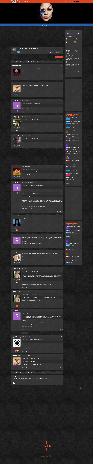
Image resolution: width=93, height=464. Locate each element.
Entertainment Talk (74, 123)
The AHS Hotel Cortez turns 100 (72, 160)
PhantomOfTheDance (80, 38)
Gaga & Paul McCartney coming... (72, 147)
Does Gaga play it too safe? (71, 117)
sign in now (38, 378)
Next (37, 61)
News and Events (72, 144)
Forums (20, 1)
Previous (16, 61)
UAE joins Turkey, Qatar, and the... (72, 156)
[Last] (40, 61)
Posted (25, 65)
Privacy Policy (43, 455)
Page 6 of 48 (44, 61)
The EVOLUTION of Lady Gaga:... (72, 173)
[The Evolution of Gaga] (46, 13)
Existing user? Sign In (69, 1)
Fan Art (72, 175)
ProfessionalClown (71, 38)
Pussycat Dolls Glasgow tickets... (72, 181)
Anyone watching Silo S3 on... (72, 177)
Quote (26, 71)
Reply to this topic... (22, 382)
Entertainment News (73, 131)
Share (52, 52)
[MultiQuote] (23, 71)
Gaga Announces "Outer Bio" (71, 164)
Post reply (59, 56)
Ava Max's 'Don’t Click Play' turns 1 (73, 151)
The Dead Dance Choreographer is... (73, 143)
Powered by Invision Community (46, 456)
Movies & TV (72, 162)
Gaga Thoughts (73, 119)
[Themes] (80, 1)
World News (72, 157)
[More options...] (61, 65)
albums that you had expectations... (73, 121)
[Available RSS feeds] (81, 388)
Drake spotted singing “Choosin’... (73, 134)
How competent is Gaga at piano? (72, 125)
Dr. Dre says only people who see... (73, 130)
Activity (26, 1)
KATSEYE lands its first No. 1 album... (73, 138)
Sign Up (76, 1)
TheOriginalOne (71, 41)
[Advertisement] (37, 37)
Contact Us (50, 455)
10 (33, 61)
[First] (12, 61)
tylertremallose (79, 41)
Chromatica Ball (30, 52)
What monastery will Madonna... (72, 168)
